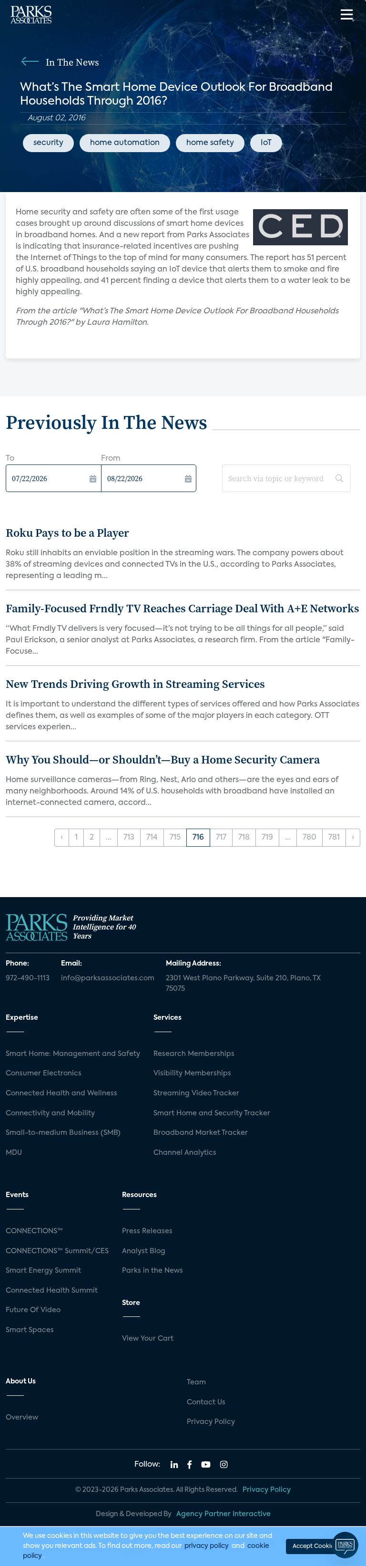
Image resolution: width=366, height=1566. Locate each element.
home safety (210, 143)
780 (309, 837)
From (111, 459)
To (10, 459)
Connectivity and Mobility (50, 1113)
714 (152, 837)
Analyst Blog (143, 1251)
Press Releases (147, 1231)
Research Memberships (193, 1054)
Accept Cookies (314, 1546)
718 (244, 837)
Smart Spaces (30, 1330)
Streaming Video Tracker (196, 1093)
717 (221, 837)
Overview (22, 1417)
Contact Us (206, 1402)
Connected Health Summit (52, 1290)
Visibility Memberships (192, 1073)
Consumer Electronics (43, 1073)
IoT (266, 143)
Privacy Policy (211, 1422)
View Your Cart (147, 1338)
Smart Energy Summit (43, 1270)
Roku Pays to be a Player (67, 533)
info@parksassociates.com (107, 978)
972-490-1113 (28, 978)
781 (334, 837)
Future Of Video (33, 1310)
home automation (125, 143)
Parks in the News (152, 1270)
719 (267, 837)
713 (128, 837)
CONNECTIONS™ (34, 1231)
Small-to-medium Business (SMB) (63, 1133)
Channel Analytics (184, 1153)
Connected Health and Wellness (61, 1093)
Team (196, 1382)
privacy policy (206, 1546)
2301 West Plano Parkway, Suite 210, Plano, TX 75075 (243, 983)
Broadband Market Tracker (200, 1133)
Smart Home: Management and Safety (73, 1054)
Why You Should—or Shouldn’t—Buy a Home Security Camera (163, 759)
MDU (14, 1153)
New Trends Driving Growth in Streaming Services (135, 684)
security (48, 143)
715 (175, 837)
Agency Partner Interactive (223, 1514)
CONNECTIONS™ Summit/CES (57, 1251)
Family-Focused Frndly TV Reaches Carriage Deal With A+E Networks (182, 608)
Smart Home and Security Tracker (211, 1113)
